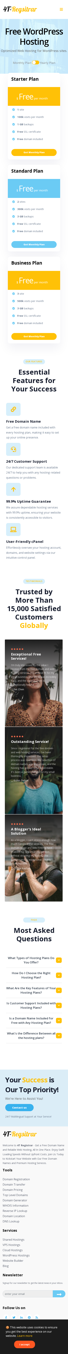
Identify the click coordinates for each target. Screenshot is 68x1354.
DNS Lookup (11, 1221)
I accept (25, 1344)
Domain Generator (15, 1200)
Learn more (24, 1336)
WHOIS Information (15, 1205)
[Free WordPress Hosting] (20, 1134)
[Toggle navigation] (61, 9)
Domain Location (14, 1216)
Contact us (19, 1107)
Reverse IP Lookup (15, 1211)
